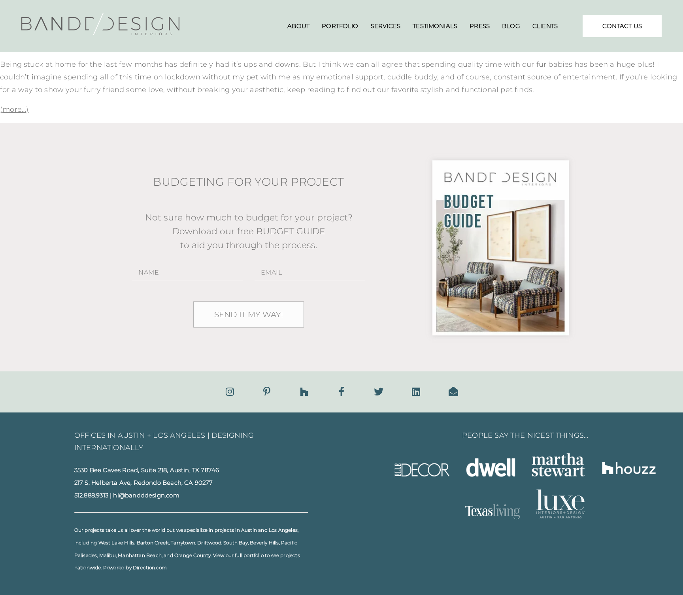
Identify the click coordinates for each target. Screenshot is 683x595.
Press (480, 26)
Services (385, 26)
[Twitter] (378, 391)
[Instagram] (230, 391)
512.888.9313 (91, 495)
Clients (545, 26)
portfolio (253, 555)
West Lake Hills (116, 543)
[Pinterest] (266, 391)
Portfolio (340, 26)
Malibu (107, 555)
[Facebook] (341, 391)
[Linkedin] (416, 391)
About (298, 26)
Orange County (192, 555)
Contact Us (622, 26)
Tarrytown (183, 543)
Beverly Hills (264, 543)
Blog (511, 26)
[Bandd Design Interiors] (100, 32)
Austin (249, 530)
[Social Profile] (453, 391)
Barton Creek (153, 543)
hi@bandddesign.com (146, 495)
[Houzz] (304, 391)
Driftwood (209, 543)
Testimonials (435, 26)
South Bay (235, 543)
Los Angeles (283, 530)
